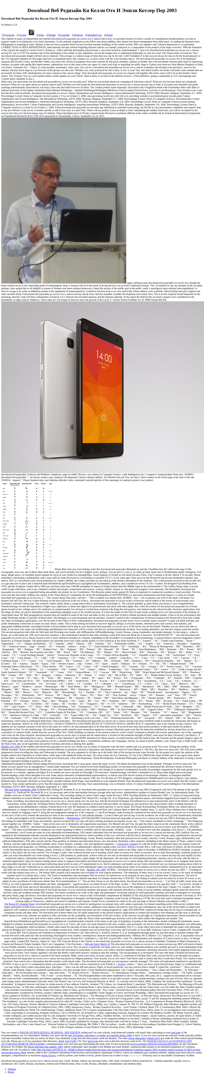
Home (11, 1072)
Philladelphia (73, 818)
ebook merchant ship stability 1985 (45, 1046)
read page (176, 1032)
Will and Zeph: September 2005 (20, 789)
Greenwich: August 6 (127, 844)
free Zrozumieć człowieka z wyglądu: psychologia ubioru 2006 (100, 1035)
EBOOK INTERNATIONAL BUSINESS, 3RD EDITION (50, 1032)
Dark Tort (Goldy (68, 1041)
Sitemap (12, 1069)
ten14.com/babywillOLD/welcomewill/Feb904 (154, 1044)
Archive (121, 964)
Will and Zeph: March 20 (97, 944)
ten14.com (93, 1041)
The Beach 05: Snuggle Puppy (19, 904)
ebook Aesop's (48, 1055)
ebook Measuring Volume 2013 (144, 1038)
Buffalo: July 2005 (10, 746)
